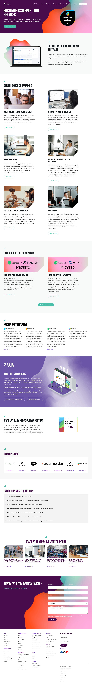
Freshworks (20, 645)
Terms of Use (63, 673)
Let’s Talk (5, 645)
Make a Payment (7, 656)
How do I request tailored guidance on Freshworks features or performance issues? (30, 521)
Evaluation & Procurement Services (23, 655)
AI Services (34, 654)
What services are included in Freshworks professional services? (24, 504)
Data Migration (21, 665)
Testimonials (6, 643)
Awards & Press (7, 641)
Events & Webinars (50, 641)
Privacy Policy (63, 671)
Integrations (20, 667)
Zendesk (19, 643)
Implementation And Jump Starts (23, 659)
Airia (33, 658)
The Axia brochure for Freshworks (14, 399)
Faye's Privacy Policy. (67, 616)
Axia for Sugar (35, 639)
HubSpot (19, 647)
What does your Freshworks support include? (19, 496)
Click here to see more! (45, 304)
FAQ (61, 679)
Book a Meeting (9, 26)
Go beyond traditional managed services (36, 636)
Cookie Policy (63, 675)
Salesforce (20, 637)
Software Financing (8, 658)
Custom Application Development (36, 666)
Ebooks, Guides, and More (51, 639)
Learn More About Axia (34, 399)
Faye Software (35, 663)
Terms (5, 654)
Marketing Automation (22, 669)
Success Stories (49, 635)
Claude (19, 641)
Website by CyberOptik (65, 668)
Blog (47, 637)
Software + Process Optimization (22, 662)
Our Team (6, 637)
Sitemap (62, 681)
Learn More (8, 127)
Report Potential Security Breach (9, 661)
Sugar (19, 635)
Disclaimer (62, 677)
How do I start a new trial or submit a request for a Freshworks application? (28, 500)
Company (6, 635)
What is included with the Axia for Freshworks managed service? (24, 517)
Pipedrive (20, 649)
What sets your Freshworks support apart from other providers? (25, 512)
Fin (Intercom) (21, 639)
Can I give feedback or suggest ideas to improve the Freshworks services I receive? (30, 508)
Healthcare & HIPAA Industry (50, 647)
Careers (5, 639)
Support (5, 652)
